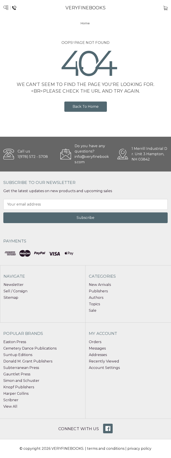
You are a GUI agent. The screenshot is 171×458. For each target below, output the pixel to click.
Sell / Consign (15, 291)
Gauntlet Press (16, 374)
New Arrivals (100, 285)
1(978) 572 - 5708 (33, 157)
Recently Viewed (104, 361)
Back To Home (86, 106)
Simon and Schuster (21, 381)
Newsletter (14, 285)
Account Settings (104, 368)
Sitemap (11, 297)
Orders (95, 342)
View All (10, 406)
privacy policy (139, 448)
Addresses (98, 355)
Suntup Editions (17, 355)
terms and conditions (105, 448)
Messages (97, 348)
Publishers (98, 291)
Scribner (10, 400)
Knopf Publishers (18, 387)
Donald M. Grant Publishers (27, 361)
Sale (92, 310)
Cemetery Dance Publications (30, 348)
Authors (96, 297)
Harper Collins (15, 393)
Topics (94, 304)
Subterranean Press (21, 368)
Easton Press (14, 342)
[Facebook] (108, 428)
